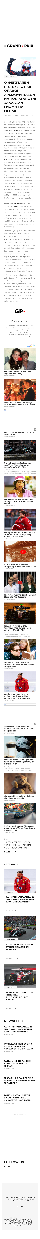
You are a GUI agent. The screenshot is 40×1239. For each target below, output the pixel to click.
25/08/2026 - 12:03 (9, 1103)
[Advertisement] (20, 21)
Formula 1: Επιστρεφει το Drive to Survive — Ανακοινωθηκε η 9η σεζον (19, 1046)
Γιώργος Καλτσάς (12, 115)
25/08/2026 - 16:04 (12, 958)
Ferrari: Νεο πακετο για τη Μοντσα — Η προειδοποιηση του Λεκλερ (19, 1080)
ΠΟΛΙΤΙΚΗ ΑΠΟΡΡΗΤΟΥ (26, 1197)
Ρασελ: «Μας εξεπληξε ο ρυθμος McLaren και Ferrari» (19, 947)
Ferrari (10, 892)
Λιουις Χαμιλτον (18, 845)
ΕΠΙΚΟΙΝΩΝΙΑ (25, 1200)
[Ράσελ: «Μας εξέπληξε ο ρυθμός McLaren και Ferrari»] (20, 928)
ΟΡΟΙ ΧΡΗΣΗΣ (10, 1197)
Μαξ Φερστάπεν (16, 131)
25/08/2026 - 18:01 (8, 1052)
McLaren (17, 204)
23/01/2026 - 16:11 (26, 115)
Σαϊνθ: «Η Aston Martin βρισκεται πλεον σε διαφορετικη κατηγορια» (18, 1097)
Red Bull (10, 76)
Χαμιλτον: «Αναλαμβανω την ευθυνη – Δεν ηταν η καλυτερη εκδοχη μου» (20, 899)
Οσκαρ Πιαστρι (23, 848)
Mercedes (11, 940)
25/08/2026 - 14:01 (11, 1008)
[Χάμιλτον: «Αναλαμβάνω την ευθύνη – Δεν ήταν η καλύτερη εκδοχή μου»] (20, 881)
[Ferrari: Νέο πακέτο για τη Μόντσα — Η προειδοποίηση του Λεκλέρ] (20, 976)
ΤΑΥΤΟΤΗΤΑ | (15, 1200)
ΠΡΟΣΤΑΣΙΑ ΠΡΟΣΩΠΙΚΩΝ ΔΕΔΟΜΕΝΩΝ (19, 1199)
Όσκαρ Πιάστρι (19, 207)
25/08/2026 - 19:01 (11, 910)
